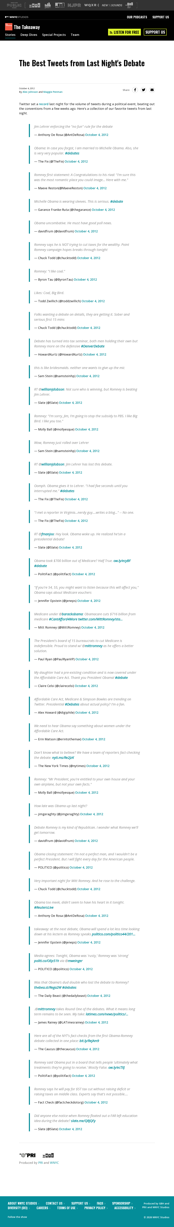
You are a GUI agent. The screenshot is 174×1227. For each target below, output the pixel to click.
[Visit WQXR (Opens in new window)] (91, 5)
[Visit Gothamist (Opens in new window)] (48, 5)
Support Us (160, 17)
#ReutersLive (44, 907)
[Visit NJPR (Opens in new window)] (74, 5)
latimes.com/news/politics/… (107, 1014)
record (43, 104)
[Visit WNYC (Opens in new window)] (34, 5)
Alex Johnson (30, 91)
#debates (72, 153)
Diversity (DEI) (18, 1208)
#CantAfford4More (63, 619)
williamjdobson (52, 389)
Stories (10, 35)
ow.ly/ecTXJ (116, 1067)
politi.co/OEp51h (46, 960)
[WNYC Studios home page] (21, 17)
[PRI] (28, 1156)
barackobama (72, 614)
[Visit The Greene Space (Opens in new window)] (129, 5)
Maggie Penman (53, 91)
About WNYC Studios (22, 1203)
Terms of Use (66, 1208)
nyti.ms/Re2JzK (63, 757)
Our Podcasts (137, 17)
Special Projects (54, 35)
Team (75, 35)
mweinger (75, 960)
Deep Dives (28, 35)
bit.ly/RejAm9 (89, 1040)
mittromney (93, 645)
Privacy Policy (94, 1208)
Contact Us (54, 1203)
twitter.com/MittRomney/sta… (100, 619)
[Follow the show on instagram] (44, 1216)
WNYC (54, 1163)
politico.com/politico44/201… (113, 934)
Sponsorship (121, 1203)
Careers (42, 1208)
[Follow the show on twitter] (38, 1216)
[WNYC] (48, 1156)
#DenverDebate (93, 346)
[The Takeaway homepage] (9, 27)
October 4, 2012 (96, 135)
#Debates (72, 704)
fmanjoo (47, 534)
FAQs (100, 1203)
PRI (40, 1163)
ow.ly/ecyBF (122, 560)
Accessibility (123, 1208)
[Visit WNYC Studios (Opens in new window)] (60, 5)
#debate (116, 201)
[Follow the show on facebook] (31, 1216)
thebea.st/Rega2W (47, 987)
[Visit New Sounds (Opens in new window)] (112, 5)
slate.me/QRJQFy (83, 1120)
